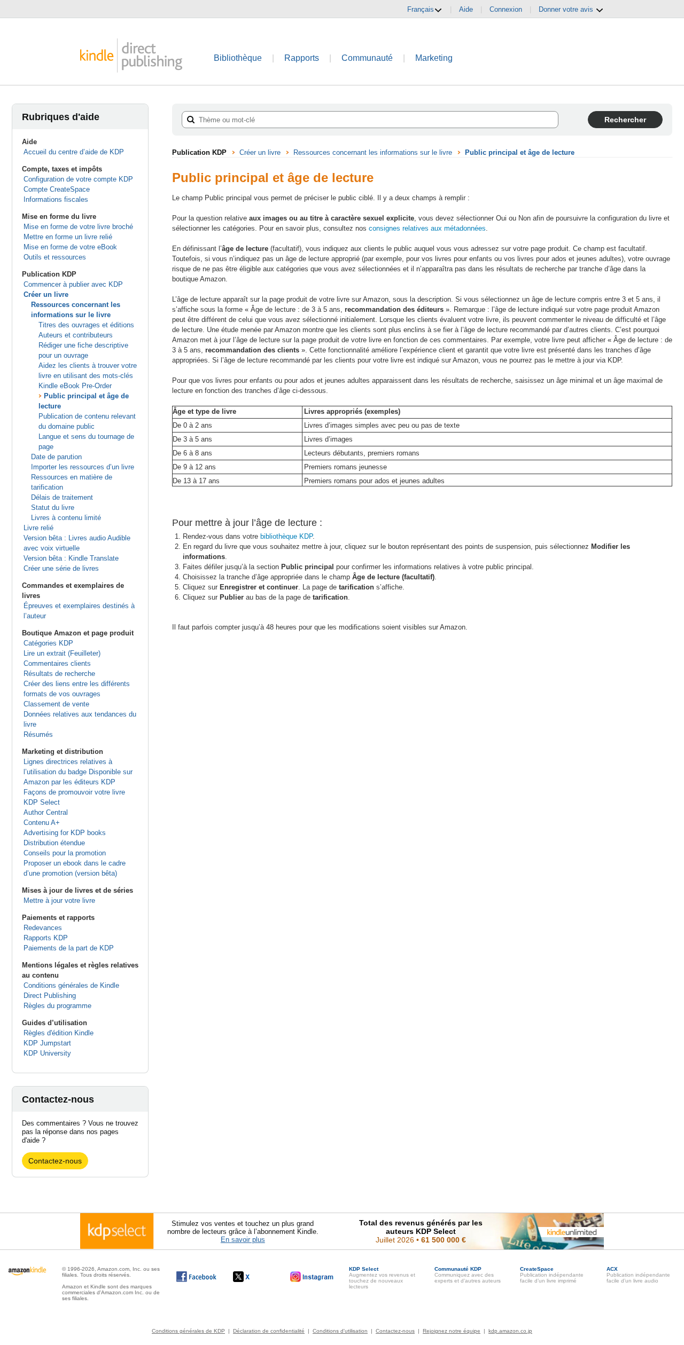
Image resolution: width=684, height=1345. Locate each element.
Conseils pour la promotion (65, 853)
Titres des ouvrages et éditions (86, 325)
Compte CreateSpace (57, 189)
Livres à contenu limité (66, 518)
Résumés (38, 734)
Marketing (434, 57)
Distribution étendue (54, 843)
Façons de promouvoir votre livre (74, 792)
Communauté (367, 57)
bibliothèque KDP (286, 536)
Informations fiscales (56, 199)
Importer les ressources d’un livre (82, 467)
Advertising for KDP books (65, 833)
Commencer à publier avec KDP (73, 284)
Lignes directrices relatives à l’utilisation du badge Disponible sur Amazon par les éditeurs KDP (78, 772)
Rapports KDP (46, 938)
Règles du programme (57, 1006)
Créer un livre (46, 294)
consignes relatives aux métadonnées (427, 228)
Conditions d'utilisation (340, 1331)
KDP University (47, 1053)
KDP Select (42, 802)
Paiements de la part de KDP (69, 948)
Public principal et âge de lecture (519, 152)
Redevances (43, 928)
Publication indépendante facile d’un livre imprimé (552, 1275)
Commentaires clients (57, 663)
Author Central (46, 812)
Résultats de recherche (59, 674)
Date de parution (56, 457)
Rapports (301, 57)
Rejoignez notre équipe (451, 1331)
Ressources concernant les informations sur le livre (372, 152)
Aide (466, 9)
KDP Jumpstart (47, 1043)
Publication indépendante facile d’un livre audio (638, 1275)
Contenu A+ (42, 823)
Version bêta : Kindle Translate (71, 558)
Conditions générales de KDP (188, 1331)
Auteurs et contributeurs (75, 335)
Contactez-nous (55, 1161)
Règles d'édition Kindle (59, 1033)
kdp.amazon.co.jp (510, 1331)
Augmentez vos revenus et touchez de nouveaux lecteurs (382, 1277)
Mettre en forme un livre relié (68, 237)
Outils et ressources (55, 257)
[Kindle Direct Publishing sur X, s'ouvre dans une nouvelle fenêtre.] (252, 1276)
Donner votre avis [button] (567, 9)
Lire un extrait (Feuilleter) (62, 653)
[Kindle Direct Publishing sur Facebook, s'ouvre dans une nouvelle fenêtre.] (196, 1276)
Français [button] (420, 9)
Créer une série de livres (61, 568)
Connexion (505, 9)
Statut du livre (52, 508)
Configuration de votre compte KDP (78, 179)
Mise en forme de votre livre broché (78, 227)
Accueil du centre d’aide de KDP (74, 152)
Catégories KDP (48, 643)
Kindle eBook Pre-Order (75, 386)
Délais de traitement (62, 497)
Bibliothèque (238, 57)
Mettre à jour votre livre (59, 900)
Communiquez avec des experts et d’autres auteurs (467, 1275)
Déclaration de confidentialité (269, 1331)
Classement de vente (56, 704)
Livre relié (38, 528)
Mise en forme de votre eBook (70, 247)
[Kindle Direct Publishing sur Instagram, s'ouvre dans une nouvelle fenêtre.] (312, 1276)
